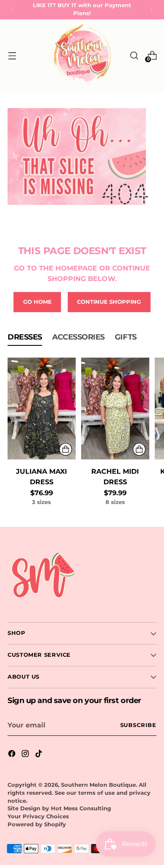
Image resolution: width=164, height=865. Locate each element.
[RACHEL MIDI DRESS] (115, 409)
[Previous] (12, 9)
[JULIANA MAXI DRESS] (42, 409)
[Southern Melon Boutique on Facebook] (13, 754)
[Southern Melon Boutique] (82, 55)
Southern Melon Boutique (98, 785)
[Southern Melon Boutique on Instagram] (26, 754)
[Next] (151, 9)
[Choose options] (66, 449)
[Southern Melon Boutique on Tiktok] (39, 754)
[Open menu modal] (12, 55)
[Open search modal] (134, 55)
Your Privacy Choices (38, 816)
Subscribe (138, 725)
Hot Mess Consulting (81, 808)
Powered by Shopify (37, 824)
